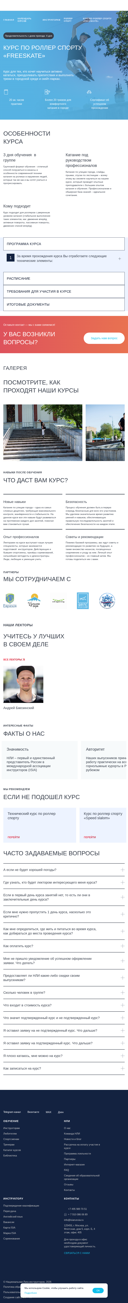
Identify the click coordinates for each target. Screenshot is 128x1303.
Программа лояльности (77, 1153)
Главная (8, 20)
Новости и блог (72, 1139)
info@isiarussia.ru (74, 1219)
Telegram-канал (12, 1112)
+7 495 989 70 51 (77, 1209)
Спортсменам (11, 1139)
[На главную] (12, 5)
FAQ (66, 1170)
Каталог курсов (12, 1150)
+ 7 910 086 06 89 (78, 1214)
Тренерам (8, 1144)
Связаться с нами (77, 1253)
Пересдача (9, 1211)
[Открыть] (123, 870)
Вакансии (8, 1222)
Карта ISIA (9, 1227)
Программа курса (24, 244)
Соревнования (11, 1238)
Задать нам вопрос (104, 338)
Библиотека (10, 1155)
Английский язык (13, 1216)
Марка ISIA (9, 1233)
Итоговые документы (28, 304)
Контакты (69, 1190)
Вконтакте (33, 1112)
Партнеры (70, 1159)
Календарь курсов (24, 19)
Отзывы (68, 1184)
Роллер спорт (68, 19)
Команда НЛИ (72, 1133)
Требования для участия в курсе (39, 291)
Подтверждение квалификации (21, 1205)
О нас (67, 1128)
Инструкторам (51, 20)
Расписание (18, 278)
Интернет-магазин (74, 1164)
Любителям (10, 1133)
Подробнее (30, 1293)
